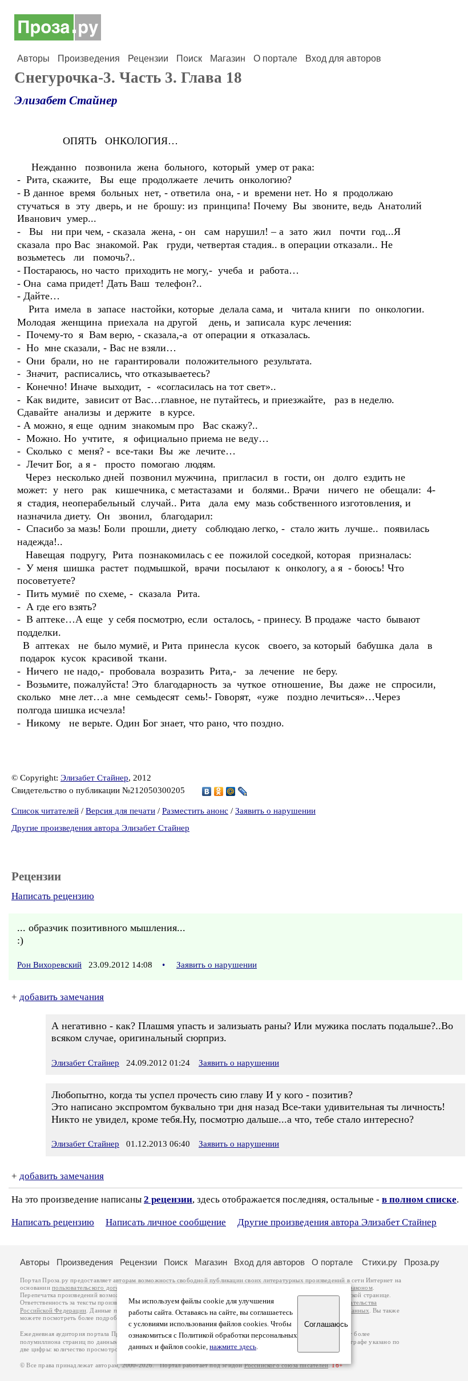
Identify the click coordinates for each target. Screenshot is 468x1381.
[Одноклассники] (219, 791)
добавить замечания (61, 997)
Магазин (227, 58)
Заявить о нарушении (275, 810)
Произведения (89, 58)
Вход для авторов (343, 58)
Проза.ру (421, 1262)
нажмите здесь (232, 1347)
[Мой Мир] (231, 791)
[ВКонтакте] (207, 791)
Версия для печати (120, 810)
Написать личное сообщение (166, 1222)
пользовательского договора (92, 1288)
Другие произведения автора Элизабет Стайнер (100, 827)
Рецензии (148, 58)
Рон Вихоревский (49, 964)
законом (361, 1288)
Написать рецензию (52, 896)
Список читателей (45, 810)
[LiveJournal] (243, 791)
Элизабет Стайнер (66, 100)
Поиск (189, 58)
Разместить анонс (195, 810)
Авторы (33, 58)
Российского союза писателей (286, 1365)
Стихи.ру (379, 1262)
